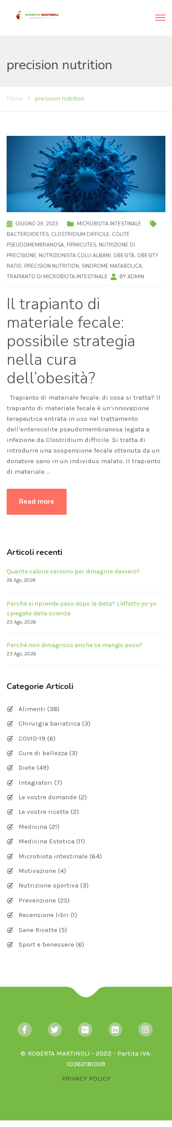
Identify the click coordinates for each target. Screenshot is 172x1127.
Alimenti (32, 709)
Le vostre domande (48, 797)
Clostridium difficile (80, 234)
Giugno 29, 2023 (36, 224)
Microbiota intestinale (109, 224)
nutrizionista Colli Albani (75, 255)
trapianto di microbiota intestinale (57, 276)
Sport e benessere (46, 944)
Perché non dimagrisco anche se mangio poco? (74, 645)
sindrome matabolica (112, 266)
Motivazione (37, 871)
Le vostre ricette (44, 812)
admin (135, 276)
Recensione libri (44, 915)
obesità (124, 255)
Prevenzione (37, 900)
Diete (27, 767)
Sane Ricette (38, 930)
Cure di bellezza (43, 753)
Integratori (35, 782)
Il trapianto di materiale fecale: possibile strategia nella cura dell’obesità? (71, 341)
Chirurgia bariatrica (49, 723)
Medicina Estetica (47, 841)
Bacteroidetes (28, 234)
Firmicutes (81, 245)
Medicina (33, 827)
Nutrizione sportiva (49, 885)
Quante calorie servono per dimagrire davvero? (73, 571)
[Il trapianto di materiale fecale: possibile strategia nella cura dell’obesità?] (86, 173)
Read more (36, 501)
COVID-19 (32, 738)
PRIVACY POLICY (86, 1078)
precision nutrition (51, 266)
